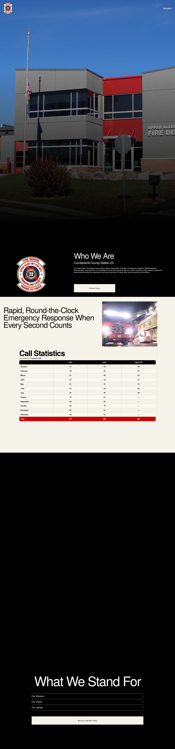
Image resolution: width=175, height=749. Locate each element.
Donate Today (94, 288)
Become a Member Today (87, 720)
